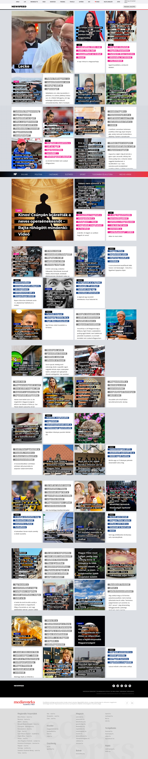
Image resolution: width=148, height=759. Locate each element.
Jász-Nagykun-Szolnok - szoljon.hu (29, 741)
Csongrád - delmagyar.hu (26, 726)
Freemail (62, 1)
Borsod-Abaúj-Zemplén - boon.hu (28, 724)
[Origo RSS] (130, 686)
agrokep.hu (50, 749)
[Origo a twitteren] (117, 686)
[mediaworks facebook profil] (127, 703)
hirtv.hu (49, 733)
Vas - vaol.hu (51, 713)
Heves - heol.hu (23, 738)
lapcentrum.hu (109, 738)
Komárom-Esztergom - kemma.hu (28, 743)
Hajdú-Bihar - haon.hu (25, 736)
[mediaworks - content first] (24, 702)
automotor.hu (80, 719)
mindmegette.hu (81, 731)
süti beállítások (115, 691)
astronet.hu (79, 717)
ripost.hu (108, 713)
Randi (97, 1)
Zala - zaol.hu (51, 718)
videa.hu (108, 736)
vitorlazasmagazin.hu (83, 738)
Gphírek (81, 1)
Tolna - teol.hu (22, 753)
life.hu (107, 718)
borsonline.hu (80, 753)
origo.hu (49, 736)
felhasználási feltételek (103, 691)
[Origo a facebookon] (113, 686)
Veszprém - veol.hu (53, 716)
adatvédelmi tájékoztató (89, 691)
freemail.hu (108, 731)
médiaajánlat (130, 691)
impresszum (123, 691)
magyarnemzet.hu (52, 729)
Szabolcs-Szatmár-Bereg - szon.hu (29, 750)
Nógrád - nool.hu (23, 745)
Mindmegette (34, 1)
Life (25, 1)
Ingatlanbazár (108, 1)
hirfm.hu (107, 751)
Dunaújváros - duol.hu (25, 729)
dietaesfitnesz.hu (81, 736)
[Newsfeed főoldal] (19, 686)
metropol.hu (109, 716)
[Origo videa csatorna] (126, 686)
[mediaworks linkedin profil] (132, 703)
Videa (44, 1)
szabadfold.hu (51, 731)
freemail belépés (129, 7)
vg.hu (48, 746)
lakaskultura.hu (81, 722)
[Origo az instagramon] (122, 686)
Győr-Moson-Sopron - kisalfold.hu (28, 733)
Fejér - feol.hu (22, 731)
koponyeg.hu (109, 733)
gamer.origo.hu (81, 724)
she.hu (107, 721)
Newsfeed (53, 1)
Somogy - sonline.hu (24, 748)
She (89, 1)
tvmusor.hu (79, 743)
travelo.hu (79, 733)
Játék (118, 1)
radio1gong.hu (109, 749)
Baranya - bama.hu (24, 719)
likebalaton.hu (80, 726)
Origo (17, 1)
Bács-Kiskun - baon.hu (25, 717)
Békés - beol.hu (23, 722)
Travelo (72, 1)
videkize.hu (79, 741)
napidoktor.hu (80, 729)
